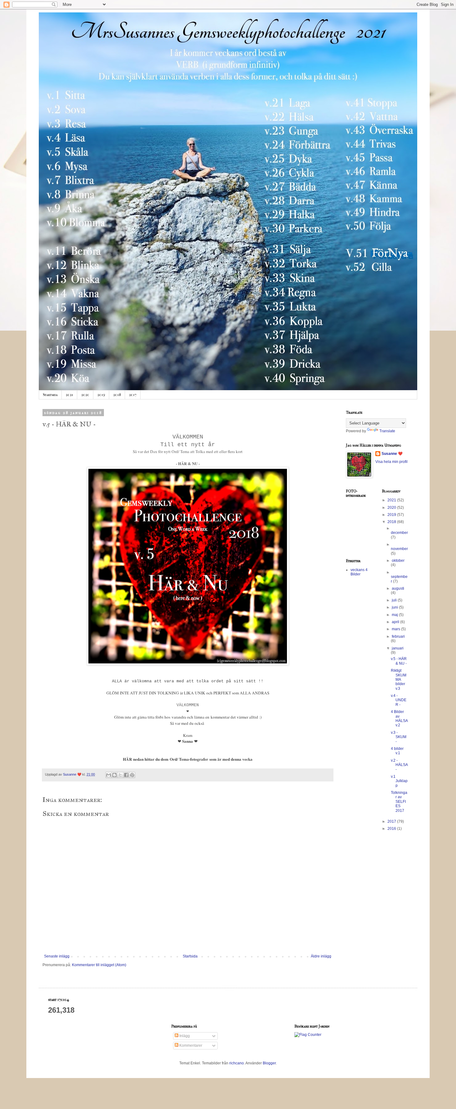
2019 (101, 395)
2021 (69, 395)
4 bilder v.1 (397, 750)
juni (395, 607)
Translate (387, 431)
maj (395, 615)
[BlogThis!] (114, 775)
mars (396, 629)
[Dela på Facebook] (126, 775)
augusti (398, 588)
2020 (85, 395)
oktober (398, 560)
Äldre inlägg (321, 956)
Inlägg (184, 1036)
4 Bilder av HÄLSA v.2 (399, 718)
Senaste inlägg (56, 956)
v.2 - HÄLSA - (399, 765)
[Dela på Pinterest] (132, 775)
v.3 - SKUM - (398, 737)
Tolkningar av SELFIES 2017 (399, 801)
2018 (117, 395)
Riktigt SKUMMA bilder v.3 (398, 679)
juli (395, 600)
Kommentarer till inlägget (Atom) (99, 965)
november (399, 549)
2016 (392, 828)
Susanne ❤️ (392, 453)
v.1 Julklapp (399, 781)
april (396, 622)
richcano (236, 1063)
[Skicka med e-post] (108, 775)
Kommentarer (190, 1045)
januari (398, 648)
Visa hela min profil (391, 462)
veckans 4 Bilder (359, 572)
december (399, 532)
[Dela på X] (120, 775)
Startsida (50, 395)
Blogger (269, 1063)
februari (398, 636)
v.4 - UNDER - (398, 700)
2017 (132, 395)
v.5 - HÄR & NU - (399, 661)
